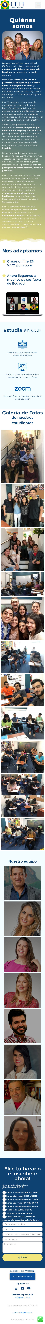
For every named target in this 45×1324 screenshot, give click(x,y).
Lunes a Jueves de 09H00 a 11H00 (22, 1192)
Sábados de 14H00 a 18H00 (19, 1213)
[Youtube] (29, 1288)
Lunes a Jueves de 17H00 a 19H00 (22, 1203)
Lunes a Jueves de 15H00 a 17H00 (22, 1199)
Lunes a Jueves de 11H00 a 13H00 (21, 1196)
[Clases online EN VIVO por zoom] (4, 261)
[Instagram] (16, 1288)
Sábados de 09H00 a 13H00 (19, 1210)
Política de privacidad (22, 1313)
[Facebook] (22, 1288)
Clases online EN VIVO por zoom (20, 263)
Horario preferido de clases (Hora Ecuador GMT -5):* (15, 1187)
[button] (38, 5)
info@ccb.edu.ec (22, 1297)
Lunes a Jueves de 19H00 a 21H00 (22, 1206)
